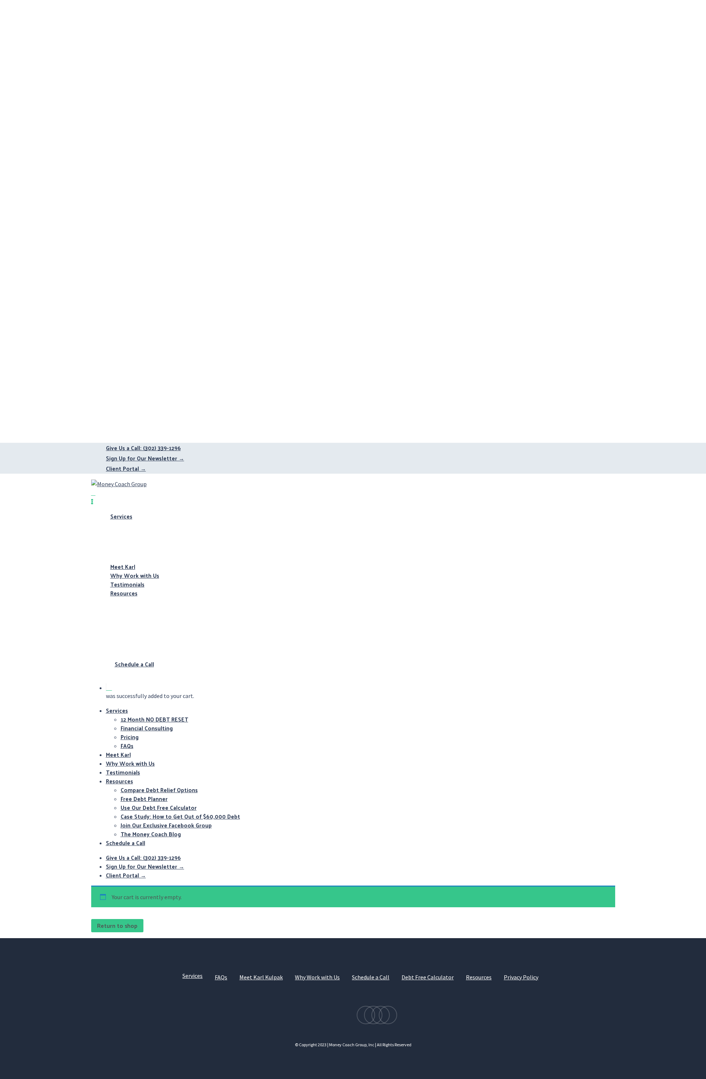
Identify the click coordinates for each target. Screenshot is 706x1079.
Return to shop (117, 925)
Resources (479, 977)
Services (192, 975)
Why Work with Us (317, 977)
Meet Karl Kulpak (261, 977)
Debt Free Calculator (428, 977)
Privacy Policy (521, 977)
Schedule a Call (370, 977)
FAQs (221, 977)
